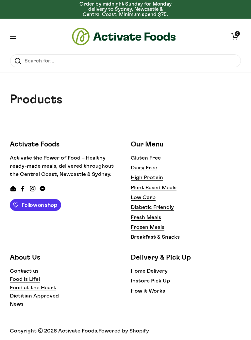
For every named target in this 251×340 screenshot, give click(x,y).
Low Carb (143, 197)
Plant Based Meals (153, 187)
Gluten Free (146, 158)
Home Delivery (149, 271)
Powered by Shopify (123, 330)
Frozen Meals (147, 227)
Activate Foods (77, 330)
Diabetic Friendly (152, 207)
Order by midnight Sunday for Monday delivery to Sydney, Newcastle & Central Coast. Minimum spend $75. (125, 9)
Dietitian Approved (34, 295)
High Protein (147, 177)
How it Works (148, 291)
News (17, 304)
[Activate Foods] (124, 36)
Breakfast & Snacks (155, 237)
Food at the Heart (33, 287)
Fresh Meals (146, 217)
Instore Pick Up (150, 280)
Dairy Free (144, 167)
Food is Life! (25, 279)
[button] (234, 36)
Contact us (24, 271)
